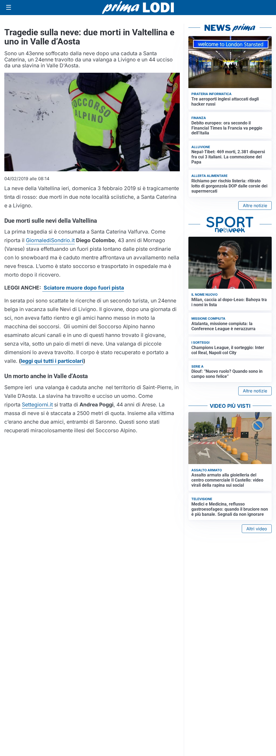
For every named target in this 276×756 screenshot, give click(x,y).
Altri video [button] (256, 528)
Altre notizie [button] (255, 205)
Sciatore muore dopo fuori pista (83, 287)
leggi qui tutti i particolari (52, 361)
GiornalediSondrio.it (50, 240)
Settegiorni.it (37, 404)
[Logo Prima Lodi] (138, 7)
